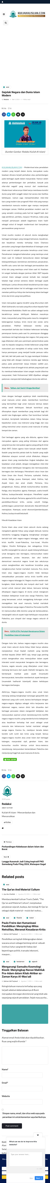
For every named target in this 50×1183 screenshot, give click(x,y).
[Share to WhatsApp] (13, 114)
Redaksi (6, 99)
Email (5, 1082)
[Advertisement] (25, 55)
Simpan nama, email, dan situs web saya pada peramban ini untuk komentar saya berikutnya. (24, 1115)
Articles (7, 822)
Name (5, 1069)
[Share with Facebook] (4, 114)
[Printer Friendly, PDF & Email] (10, 759)
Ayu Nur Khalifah (9, 894)
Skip (31, 1178)
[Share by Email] (23, 114)
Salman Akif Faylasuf (11, 934)
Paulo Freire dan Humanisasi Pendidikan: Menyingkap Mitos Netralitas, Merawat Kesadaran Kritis (24, 926)
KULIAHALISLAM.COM (12, 167)
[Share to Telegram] (18, 114)
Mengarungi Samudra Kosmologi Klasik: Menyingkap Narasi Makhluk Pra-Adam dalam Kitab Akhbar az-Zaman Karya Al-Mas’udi (23, 972)
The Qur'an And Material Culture (21, 890)
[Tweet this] (9, 114)
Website (6, 1096)
